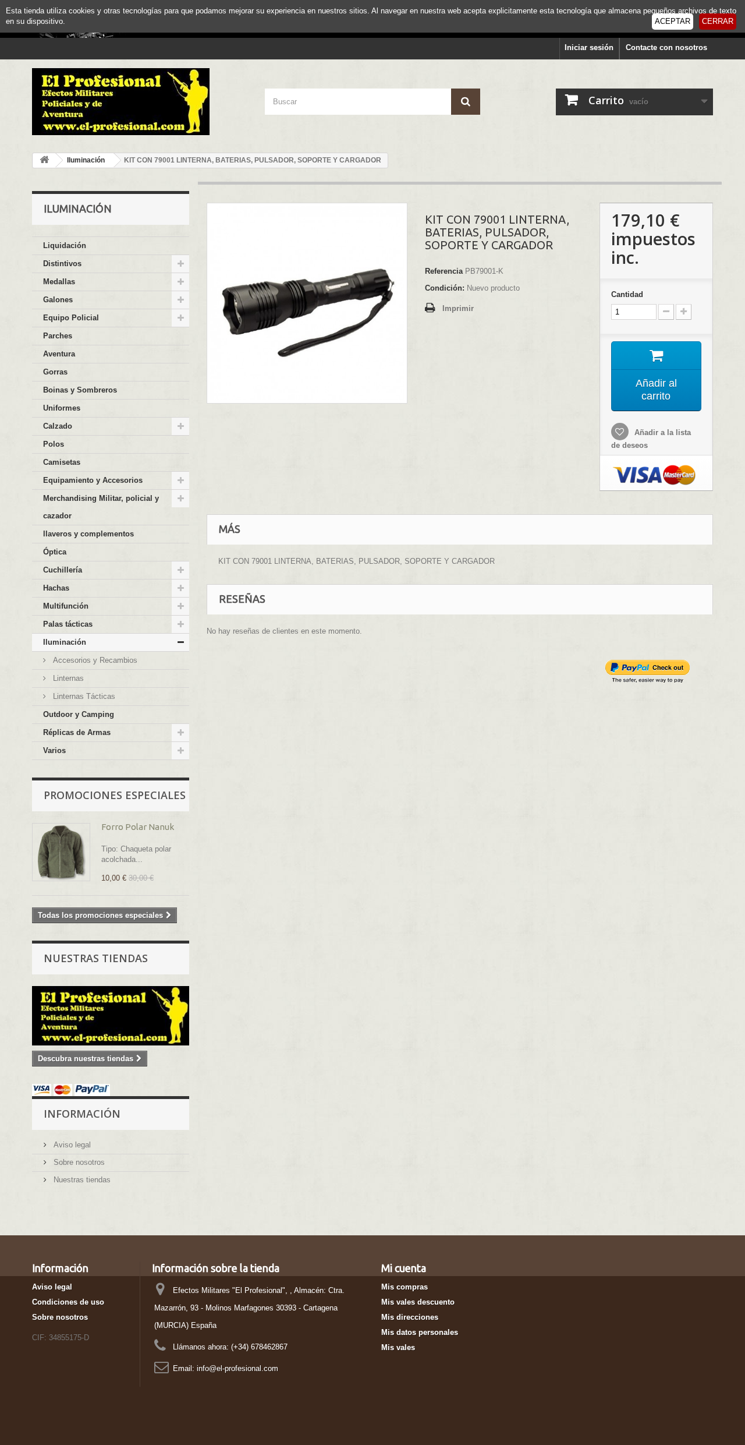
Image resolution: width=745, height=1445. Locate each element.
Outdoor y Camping (78, 714)
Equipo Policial (71, 317)
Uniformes (61, 408)
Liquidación (64, 245)
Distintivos (62, 263)
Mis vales (398, 1347)
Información (82, 1114)
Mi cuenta (403, 1268)
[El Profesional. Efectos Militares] (139, 101)
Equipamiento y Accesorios (93, 480)
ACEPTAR (672, 21)
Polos (53, 444)
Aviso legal (71, 1144)
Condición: (444, 288)
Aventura (59, 353)
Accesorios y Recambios (94, 660)
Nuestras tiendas (96, 958)
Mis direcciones (409, 1317)
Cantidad (627, 294)
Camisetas (61, 462)
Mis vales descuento (418, 1302)
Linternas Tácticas (83, 696)
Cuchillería (62, 570)
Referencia (444, 271)
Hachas (56, 588)
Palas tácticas (68, 624)
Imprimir (458, 308)
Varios (54, 750)
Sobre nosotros (78, 1162)
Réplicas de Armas (77, 732)
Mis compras (404, 1287)
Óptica (54, 551)
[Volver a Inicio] (44, 160)
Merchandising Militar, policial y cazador (101, 507)
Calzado (57, 426)
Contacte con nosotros (666, 47)
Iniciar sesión (589, 47)
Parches (57, 335)
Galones (58, 299)
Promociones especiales (115, 795)
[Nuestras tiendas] (110, 1015)
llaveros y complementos (88, 533)
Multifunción (65, 606)
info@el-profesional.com (237, 1368)
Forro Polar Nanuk (137, 827)
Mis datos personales (419, 1332)
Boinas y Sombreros (80, 390)
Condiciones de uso (68, 1302)
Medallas (59, 281)
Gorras (55, 372)
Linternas (67, 678)
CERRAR (717, 21)
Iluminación (64, 642)
